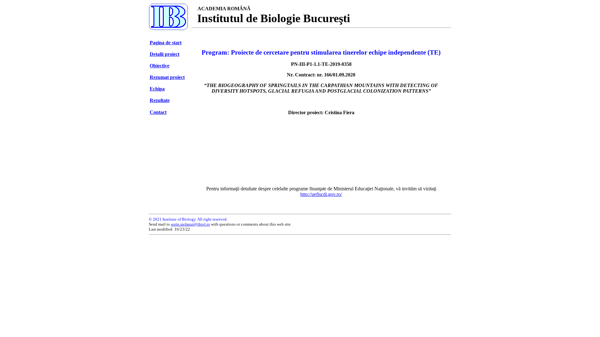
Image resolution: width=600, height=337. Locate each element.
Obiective (159, 65)
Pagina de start (166, 42)
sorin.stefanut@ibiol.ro (190, 224)
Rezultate (160, 100)
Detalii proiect (164, 54)
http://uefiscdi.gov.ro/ (321, 194)
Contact (158, 112)
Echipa (157, 88)
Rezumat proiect (167, 77)
